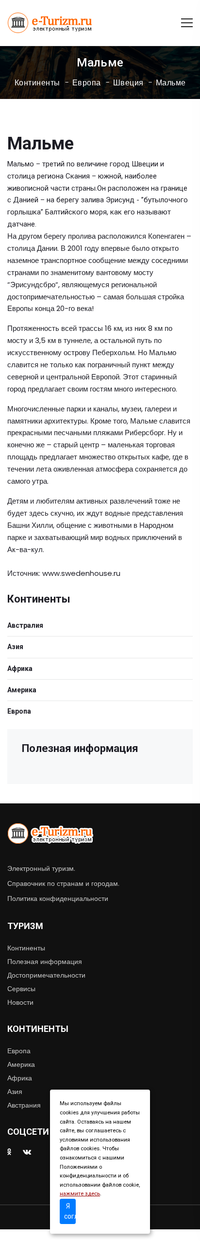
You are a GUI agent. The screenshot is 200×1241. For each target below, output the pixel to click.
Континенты (37, 83)
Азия (15, 647)
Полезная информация (44, 961)
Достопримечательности (46, 975)
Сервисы (21, 989)
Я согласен (70, 1211)
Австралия (25, 625)
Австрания (24, 1105)
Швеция (128, 83)
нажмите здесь (80, 1194)
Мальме (171, 83)
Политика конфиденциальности (57, 898)
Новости (20, 1002)
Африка (20, 668)
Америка (21, 690)
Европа (86, 83)
